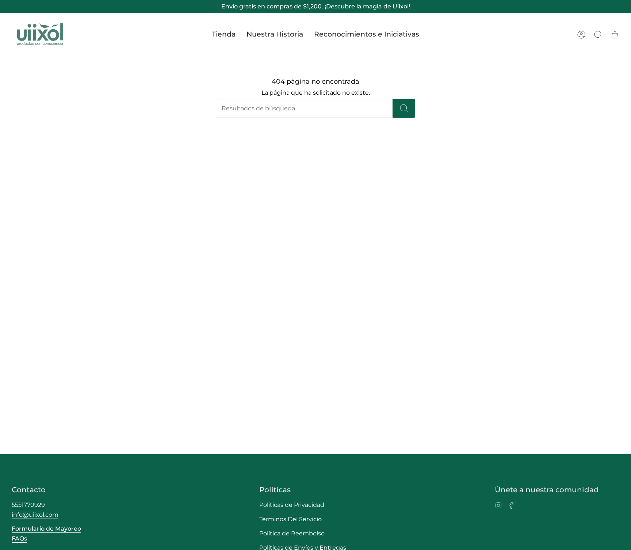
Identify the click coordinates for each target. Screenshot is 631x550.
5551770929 (28, 504)
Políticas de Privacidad (291, 504)
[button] (223, 34)
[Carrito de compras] (615, 35)
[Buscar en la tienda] (404, 108)
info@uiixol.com (35, 514)
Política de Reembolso (292, 533)
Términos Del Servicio (290, 519)
